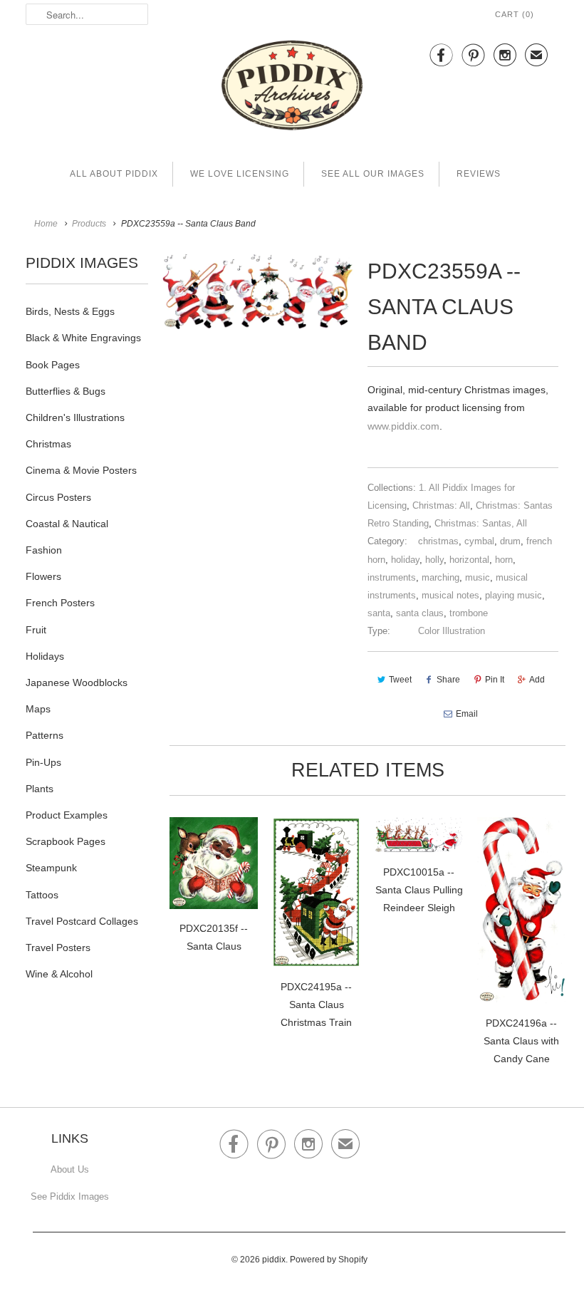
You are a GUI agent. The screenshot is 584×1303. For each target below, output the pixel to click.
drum (510, 541)
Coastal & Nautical (67, 523)
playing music (513, 595)
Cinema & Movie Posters (81, 470)
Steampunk (51, 867)
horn (504, 559)
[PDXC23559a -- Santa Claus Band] (257, 291)
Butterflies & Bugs (65, 391)
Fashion (44, 550)
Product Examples (67, 815)
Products (89, 224)
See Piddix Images (70, 1196)
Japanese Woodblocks (76, 682)
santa (378, 613)
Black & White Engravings (83, 337)
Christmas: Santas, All (480, 523)
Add (537, 680)
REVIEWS (479, 174)
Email (467, 714)
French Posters (60, 602)
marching (440, 577)
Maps (38, 709)
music (477, 577)
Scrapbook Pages (65, 841)
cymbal (479, 541)
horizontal (469, 559)
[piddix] (292, 88)
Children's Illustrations (75, 417)
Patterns (44, 735)
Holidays (45, 656)
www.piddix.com (403, 426)
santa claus (420, 613)
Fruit (36, 629)
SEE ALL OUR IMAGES (372, 174)
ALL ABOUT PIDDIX (114, 174)
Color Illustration (451, 630)
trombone (468, 613)
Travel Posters (58, 947)
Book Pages (53, 364)
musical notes (450, 595)
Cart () (514, 14)
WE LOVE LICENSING (239, 174)
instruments (391, 577)
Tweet (400, 680)
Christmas (48, 444)
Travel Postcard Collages (82, 921)
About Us (70, 1169)
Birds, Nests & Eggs (70, 311)
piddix (274, 1260)
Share (448, 680)
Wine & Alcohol (59, 974)
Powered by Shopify (328, 1260)
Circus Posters (58, 497)
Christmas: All (441, 505)
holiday (405, 559)
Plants (39, 788)
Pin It (494, 680)
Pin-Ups (43, 762)
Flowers (43, 576)
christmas (438, 541)
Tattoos (42, 894)
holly (434, 559)
